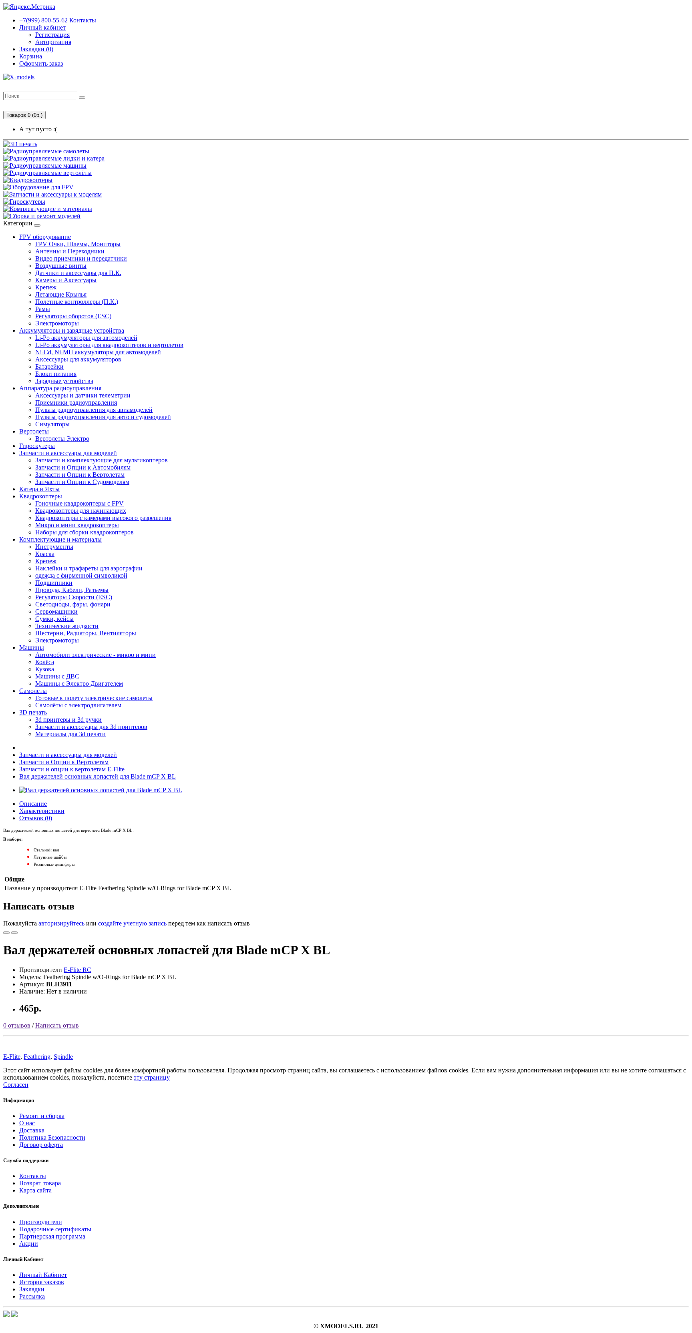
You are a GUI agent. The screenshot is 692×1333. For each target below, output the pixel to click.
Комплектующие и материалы (60, 539)
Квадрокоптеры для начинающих (80, 510)
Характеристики (41, 810)
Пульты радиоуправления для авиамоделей (94, 409)
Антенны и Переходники (70, 251)
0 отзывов (16, 1025)
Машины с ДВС (57, 676)
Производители (40, 1222)
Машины (31, 647)
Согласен (15, 1084)
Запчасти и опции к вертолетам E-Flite (72, 769)
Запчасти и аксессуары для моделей (68, 453)
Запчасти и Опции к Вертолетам (80, 474)
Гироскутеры (37, 445)
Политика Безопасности (52, 1137)
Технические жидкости (67, 625)
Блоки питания (55, 373)
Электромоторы (57, 323)
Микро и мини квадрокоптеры (77, 525)
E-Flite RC (77, 969)
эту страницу (152, 1077)
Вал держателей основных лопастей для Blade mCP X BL (97, 776)
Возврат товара (40, 1183)
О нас (27, 1123)
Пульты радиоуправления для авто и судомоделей (103, 417)
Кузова (44, 669)
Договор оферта (41, 1144)
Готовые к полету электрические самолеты (94, 698)
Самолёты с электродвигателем (78, 705)
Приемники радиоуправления (76, 402)
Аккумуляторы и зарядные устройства (71, 330)
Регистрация (52, 34)
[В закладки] (6, 932)
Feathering (37, 1056)
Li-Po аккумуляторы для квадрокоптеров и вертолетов (109, 344)
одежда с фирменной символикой (81, 575)
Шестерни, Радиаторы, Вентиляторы (85, 633)
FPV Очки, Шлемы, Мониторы (78, 244)
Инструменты (54, 546)
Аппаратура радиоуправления (60, 388)
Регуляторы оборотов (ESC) (73, 316)
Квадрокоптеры (40, 496)
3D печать (33, 712)
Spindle (63, 1056)
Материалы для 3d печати (70, 734)
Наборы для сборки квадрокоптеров (84, 532)
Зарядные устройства (64, 380)
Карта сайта (35, 1190)
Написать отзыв (57, 1025)
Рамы (42, 308)
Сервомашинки (56, 611)
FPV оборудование (45, 236)
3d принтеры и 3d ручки (68, 719)
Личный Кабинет (43, 1274)
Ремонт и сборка (41, 1115)
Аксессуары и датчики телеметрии (83, 395)
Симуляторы (52, 424)
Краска (44, 553)
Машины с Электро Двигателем (79, 683)
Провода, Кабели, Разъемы (72, 589)
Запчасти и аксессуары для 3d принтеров (91, 726)
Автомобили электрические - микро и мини (95, 654)
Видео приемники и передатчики (81, 258)
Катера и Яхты (39, 489)
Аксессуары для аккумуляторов (78, 359)
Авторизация (53, 41)
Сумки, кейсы (54, 618)
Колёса (44, 661)
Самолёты (33, 690)
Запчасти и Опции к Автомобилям (83, 467)
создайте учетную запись (132, 923)
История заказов (41, 1282)
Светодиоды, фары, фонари (73, 604)
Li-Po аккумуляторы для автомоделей (86, 337)
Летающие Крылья (60, 294)
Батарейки (49, 366)
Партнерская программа (52, 1236)
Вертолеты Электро (62, 438)
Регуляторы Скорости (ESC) (73, 597)
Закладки (31, 1289)
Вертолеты (34, 431)
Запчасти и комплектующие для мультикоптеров (101, 460)
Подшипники (53, 582)
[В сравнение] (14, 932)
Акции (28, 1243)
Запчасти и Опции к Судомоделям (82, 481)
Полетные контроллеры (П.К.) (76, 301)
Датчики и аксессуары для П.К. (78, 272)
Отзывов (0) (35, 818)
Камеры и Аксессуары (66, 280)
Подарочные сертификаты (55, 1229)
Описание (33, 803)
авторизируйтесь (61, 923)
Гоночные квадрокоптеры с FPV (79, 503)
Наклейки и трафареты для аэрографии (89, 568)
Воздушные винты (60, 265)
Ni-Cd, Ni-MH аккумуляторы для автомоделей (98, 352)
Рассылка (32, 1296)
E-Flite (11, 1056)
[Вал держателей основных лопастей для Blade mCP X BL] (100, 790)
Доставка (31, 1130)
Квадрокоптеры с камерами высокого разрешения (103, 517)
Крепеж (45, 287)
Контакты (57, 20)
